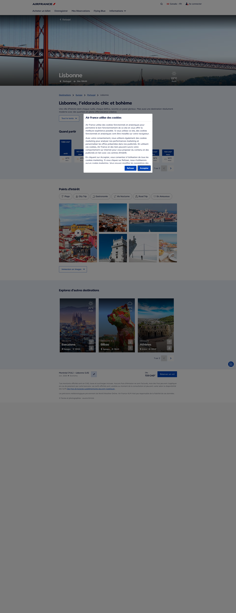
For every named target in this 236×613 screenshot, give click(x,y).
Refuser (130, 168)
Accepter (144, 168)
